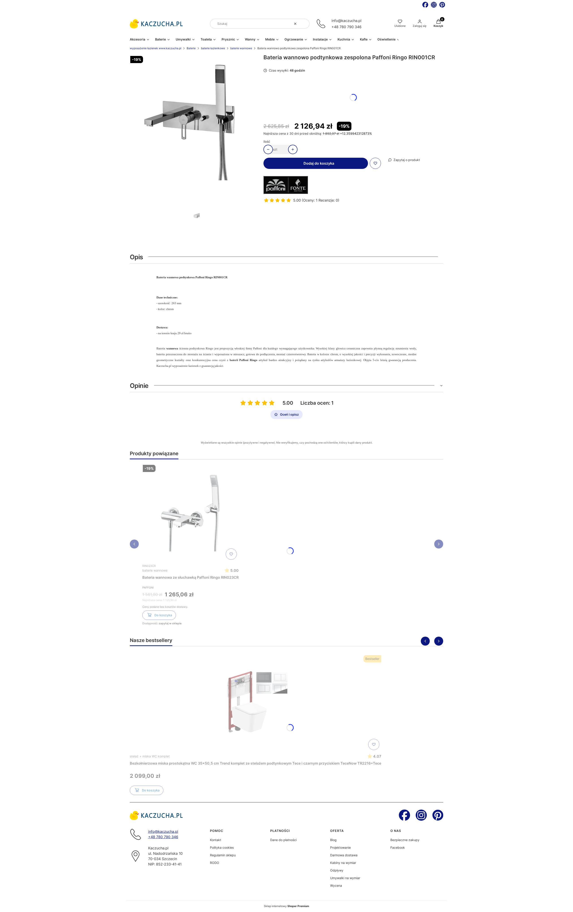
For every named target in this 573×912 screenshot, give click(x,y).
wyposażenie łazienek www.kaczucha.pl (155, 48)
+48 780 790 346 (346, 27)
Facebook (397, 847)
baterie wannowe (241, 48)
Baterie (191, 48)
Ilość (266, 141)
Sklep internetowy (286, 906)
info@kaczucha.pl (346, 20)
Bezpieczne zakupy (404, 840)
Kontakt (215, 840)
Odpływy (336, 870)
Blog (333, 840)
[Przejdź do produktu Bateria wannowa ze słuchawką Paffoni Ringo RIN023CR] (190, 512)
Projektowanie (340, 847)
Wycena (336, 885)
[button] (304, 24)
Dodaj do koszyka (319, 163)
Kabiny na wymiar (343, 863)
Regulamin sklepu (223, 855)
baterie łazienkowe (213, 48)
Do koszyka (163, 615)
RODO (214, 863)
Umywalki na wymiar (345, 878)
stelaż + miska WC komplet (150, 756)
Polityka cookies (222, 847)
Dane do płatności (283, 840)
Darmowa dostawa (343, 855)
